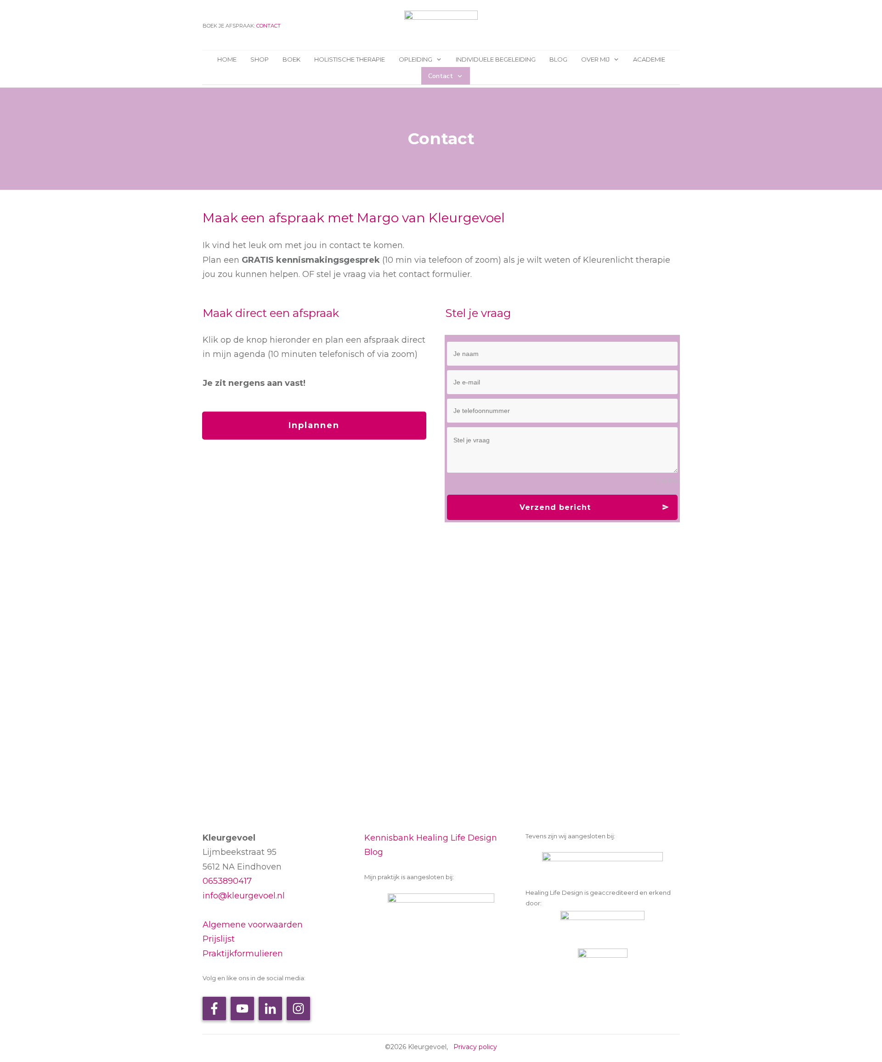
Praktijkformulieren (243, 954)
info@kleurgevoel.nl (244, 896)
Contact (268, 26)
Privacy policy (475, 1047)
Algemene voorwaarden (253, 925)
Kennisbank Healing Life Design (430, 838)
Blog (373, 852)
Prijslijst (219, 939)
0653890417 (227, 881)
